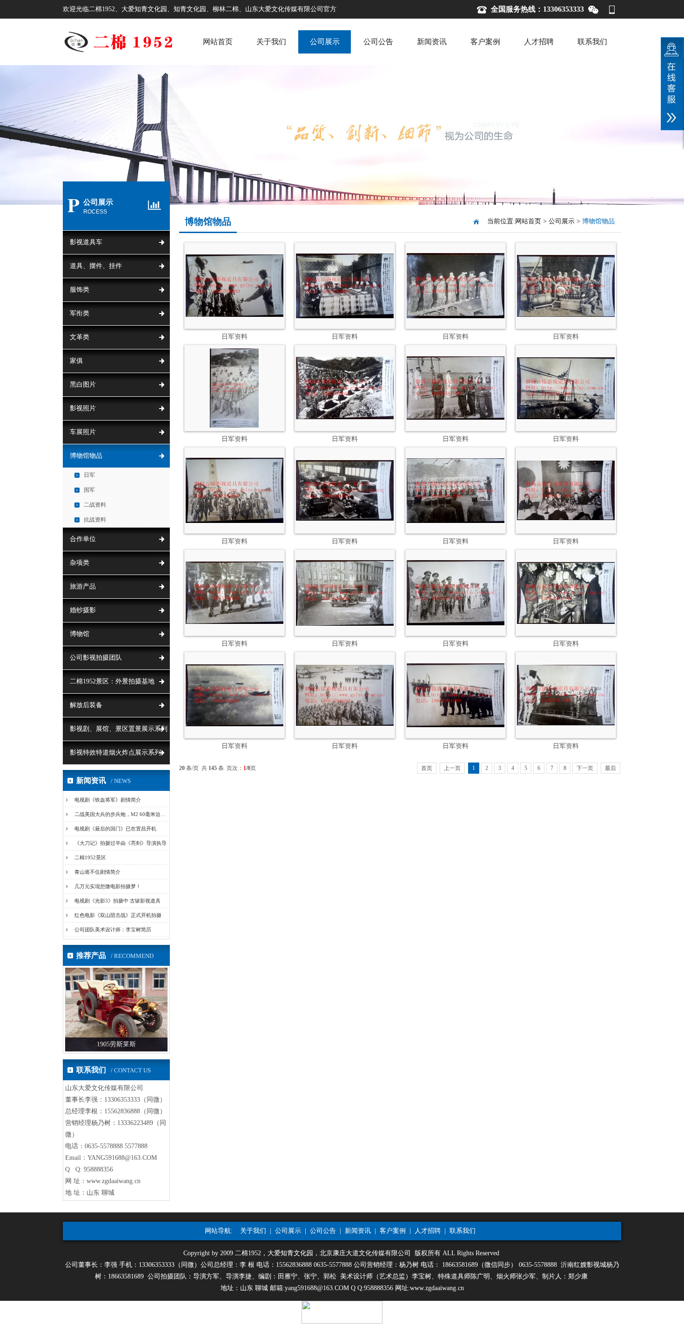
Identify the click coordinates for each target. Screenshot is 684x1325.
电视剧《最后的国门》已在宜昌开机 (115, 828)
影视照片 (83, 408)
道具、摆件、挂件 (96, 265)
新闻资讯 (432, 42)
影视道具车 (86, 242)
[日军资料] (234, 314)
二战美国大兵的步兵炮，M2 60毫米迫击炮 (122, 814)
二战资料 (95, 505)
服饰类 (79, 289)
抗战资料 (95, 519)
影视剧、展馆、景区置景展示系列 (119, 728)
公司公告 (378, 42)
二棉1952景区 (90, 857)
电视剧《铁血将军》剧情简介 (107, 800)
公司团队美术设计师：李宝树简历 (112, 929)
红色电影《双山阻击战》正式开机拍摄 (117, 915)
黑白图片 (83, 384)
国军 (89, 490)
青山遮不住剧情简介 (97, 872)
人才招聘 (539, 42)
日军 (89, 475)
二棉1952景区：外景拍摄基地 (112, 681)
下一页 (585, 768)
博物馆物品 (86, 455)
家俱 (76, 360)
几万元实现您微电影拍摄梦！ (107, 886)
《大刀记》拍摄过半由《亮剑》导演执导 (120, 843)
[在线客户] (672, 83)
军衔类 (79, 313)
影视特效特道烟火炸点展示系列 (115, 752)
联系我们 (592, 42)
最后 (610, 768)
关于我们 (271, 42)
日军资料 (234, 336)
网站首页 (218, 42)
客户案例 (485, 42)
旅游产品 (83, 586)
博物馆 (79, 633)
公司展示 (325, 42)
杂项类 (79, 562)
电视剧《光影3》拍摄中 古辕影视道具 (117, 900)
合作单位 (83, 538)
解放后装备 (86, 705)
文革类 (79, 337)
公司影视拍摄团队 (96, 657)
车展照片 (83, 431)
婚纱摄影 (83, 610)
